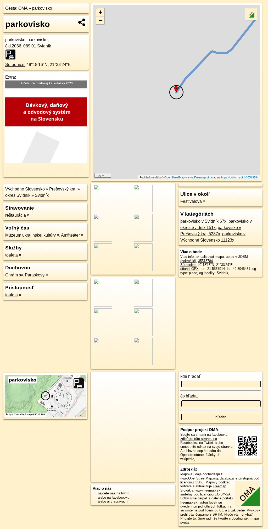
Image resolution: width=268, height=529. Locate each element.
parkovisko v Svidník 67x (203, 221)
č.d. (13, 46)
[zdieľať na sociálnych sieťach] (82, 22)
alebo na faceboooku (113, 497)
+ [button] (100, 12)
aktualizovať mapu (210, 257)
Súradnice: (15, 64)
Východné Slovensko (25, 189)
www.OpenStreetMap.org (199, 478)
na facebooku (217, 435)
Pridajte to (188, 518)
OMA (22, 8)
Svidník (42, 195)
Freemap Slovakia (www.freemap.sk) (203, 488)
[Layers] (251, 14)
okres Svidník (17, 195)
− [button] (100, 20)
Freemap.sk (202, 177)
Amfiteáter (70, 235)
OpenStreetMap (174, 177)
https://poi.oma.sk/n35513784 (240, 177)
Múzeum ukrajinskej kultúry (30, 235)
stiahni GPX (189, 269)
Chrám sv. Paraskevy (24, 275)
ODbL (199, 482)
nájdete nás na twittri (113, 493)
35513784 (205, 261)
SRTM (217, 514)
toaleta (11, 255)
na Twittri (206, 443)
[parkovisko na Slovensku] (12, 54)
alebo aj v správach (112, 501)
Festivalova (191, 201)
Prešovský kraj (62, 189)
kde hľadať (190, 376)
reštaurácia (15, 215)
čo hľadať (189, 396)
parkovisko (42, 8)
